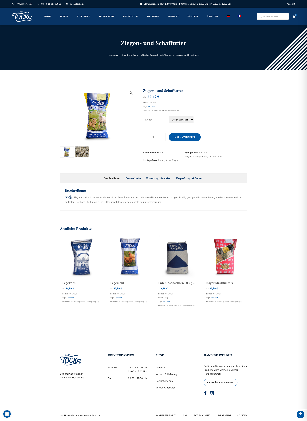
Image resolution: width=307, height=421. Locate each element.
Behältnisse (130, 16)
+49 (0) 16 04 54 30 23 (51, 3)
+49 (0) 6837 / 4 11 (23, 3)
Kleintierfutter (215, 156)
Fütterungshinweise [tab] (158, 178)
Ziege (175, 160)
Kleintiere (83, 16)
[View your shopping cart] (294, 16)
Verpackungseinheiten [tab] (189, 178)
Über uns (212, 16)
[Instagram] (212, 393)
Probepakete (106, 16)
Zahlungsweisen (164, 381)
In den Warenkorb (185, 137)
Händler (192, 16)
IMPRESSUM (224, 415)
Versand (151, 106)
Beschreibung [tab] (112, 178)
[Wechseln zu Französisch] (240, 16)
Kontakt (173, 16)
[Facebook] (205, 393)
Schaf (168, 160)
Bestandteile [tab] (133, 178)
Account (291, 3)
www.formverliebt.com (89, 415)
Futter (161, 160)
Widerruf (160, 367)
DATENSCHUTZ (202, 415)
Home (47, 16)
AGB (185, 415)
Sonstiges (153, 16)
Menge (149, 119)
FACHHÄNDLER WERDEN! (220, 382)
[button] (131, 93)
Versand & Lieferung (166, 374)
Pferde (64, 16)
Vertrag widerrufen (165, 387)
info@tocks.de (77, 3)
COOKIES (242, 415)
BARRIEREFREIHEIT (166, 415)
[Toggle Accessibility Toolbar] (300, 414)
